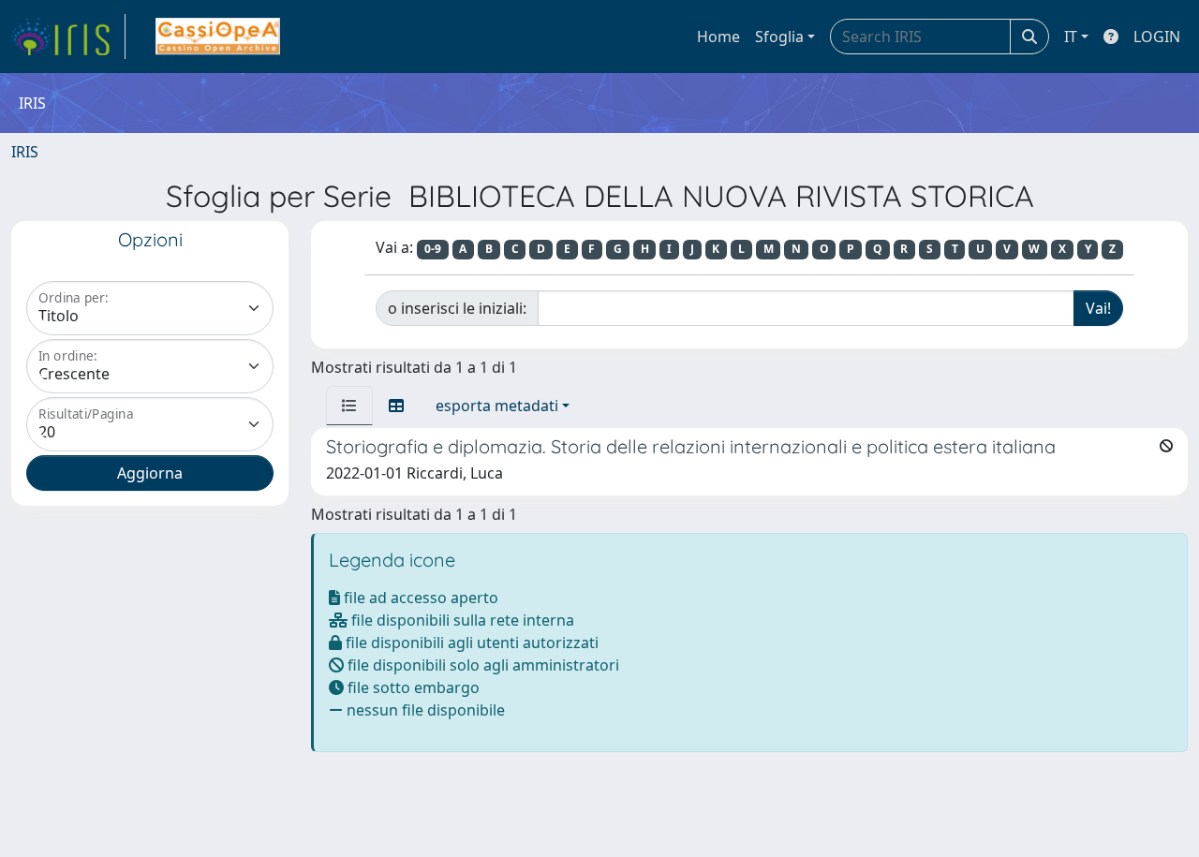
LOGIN (1156, 36)
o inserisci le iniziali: (457, 308)
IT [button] (1070, 36)
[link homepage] (68, 36)
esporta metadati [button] (497, 405)
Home (718, 36)
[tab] (349, 405)
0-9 (432, 249)
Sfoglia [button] (779, 36)
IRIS (24, 151)
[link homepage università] (218, 36)
